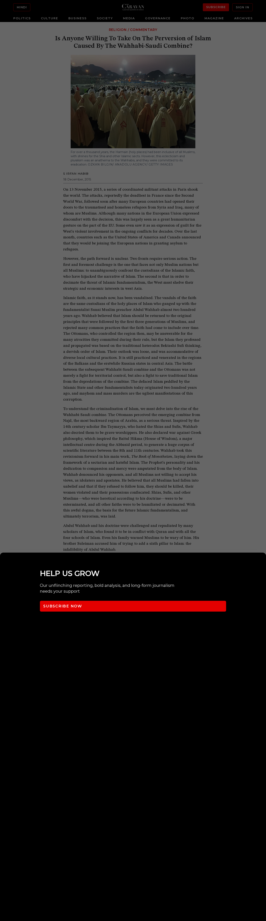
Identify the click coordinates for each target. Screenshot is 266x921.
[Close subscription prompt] (262, 561)
